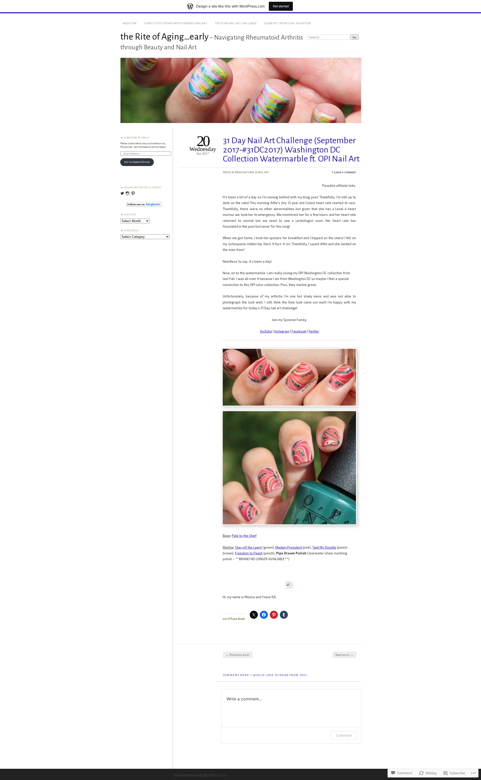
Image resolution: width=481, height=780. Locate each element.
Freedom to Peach (249, 553)
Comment (344, 735)
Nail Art (263, 172)
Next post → (344, 654)
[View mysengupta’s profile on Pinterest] (133, 193)
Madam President (289, 547)
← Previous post (238, 654)
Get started (281, 6)
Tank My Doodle (324, 547)
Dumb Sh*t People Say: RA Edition (287, 23)
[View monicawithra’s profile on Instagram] (128, 193)
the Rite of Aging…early (164, 37)
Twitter (313, 331)
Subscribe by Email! (137, 137)
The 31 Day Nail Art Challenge (236, 23)
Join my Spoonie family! (137, 161)
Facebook (299, 331)
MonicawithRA (244, 172)
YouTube (266, 331)
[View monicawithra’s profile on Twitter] (122, 193)
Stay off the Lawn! (248, 547)
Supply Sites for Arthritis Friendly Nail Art (175, 23)
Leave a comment (345, 172)
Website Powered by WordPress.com (200, 774)
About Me (130, 23)
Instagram (281, 331)
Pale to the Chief (244, 536)
